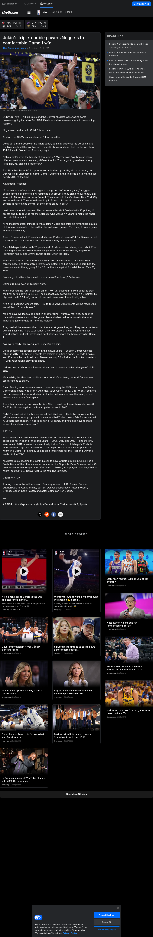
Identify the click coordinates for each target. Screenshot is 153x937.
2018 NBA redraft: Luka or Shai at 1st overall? (127, 580)
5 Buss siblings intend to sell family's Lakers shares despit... (74, 648)
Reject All (106, 922)
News (68, 12)
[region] (76, 920)
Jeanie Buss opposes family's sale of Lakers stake (22, 692)
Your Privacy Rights (106, 929)
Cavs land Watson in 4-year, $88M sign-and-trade (21, 648)
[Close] (118, 908)
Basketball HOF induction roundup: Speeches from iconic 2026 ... (73, 736)
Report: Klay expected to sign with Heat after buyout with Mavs (128, 46)
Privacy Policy (70, 933)
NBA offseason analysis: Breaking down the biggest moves (128, 62)
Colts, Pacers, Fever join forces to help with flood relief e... (23, 736)
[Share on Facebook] (53, 514)
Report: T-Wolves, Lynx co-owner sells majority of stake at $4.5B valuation (128, 71)
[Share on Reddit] (46, 514)
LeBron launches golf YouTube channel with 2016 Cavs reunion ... (24, 780)
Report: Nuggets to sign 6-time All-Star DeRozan (128, 54)
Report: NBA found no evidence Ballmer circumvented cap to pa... (125, 668)
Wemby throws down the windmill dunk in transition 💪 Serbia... (76, 598)
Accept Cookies (106, 915)
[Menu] (29, 12)
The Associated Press (14, 48)
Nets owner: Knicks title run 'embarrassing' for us (122, 624)
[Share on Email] (60, 514)
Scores (57, 12)
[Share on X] (40, 514)
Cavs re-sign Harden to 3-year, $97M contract (127, 79)
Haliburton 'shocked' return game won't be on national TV (129, 712)
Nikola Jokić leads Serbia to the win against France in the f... (22, 598)
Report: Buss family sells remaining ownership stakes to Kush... (73, 692)
